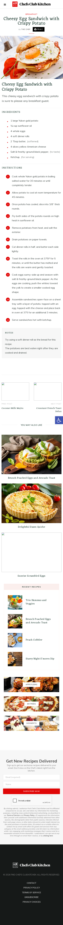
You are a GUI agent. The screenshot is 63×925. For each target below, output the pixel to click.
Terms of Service (13, 815)
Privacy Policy (29, 815)
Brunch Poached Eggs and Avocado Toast (31, 478)
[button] (59, 420)
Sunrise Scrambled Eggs (31, 576)
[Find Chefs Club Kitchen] (31, 4)
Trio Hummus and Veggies (36, 602)
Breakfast (32, 14)
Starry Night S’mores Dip (40, 659)
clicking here (48, 836)
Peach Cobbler (34, 640)
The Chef (25, 29)
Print (40, 29)
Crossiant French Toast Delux (48, 410)
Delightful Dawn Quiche (31, 527)
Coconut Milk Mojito (13, 408)
